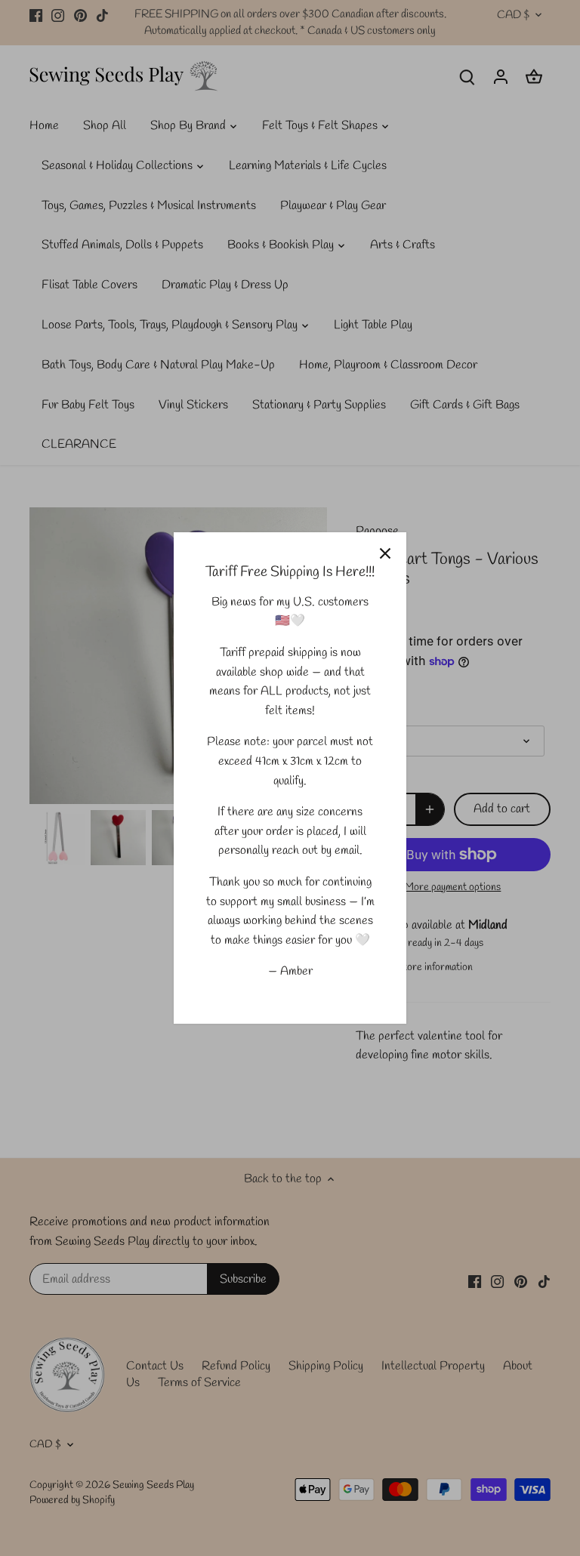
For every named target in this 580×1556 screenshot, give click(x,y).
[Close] (385, 553)
